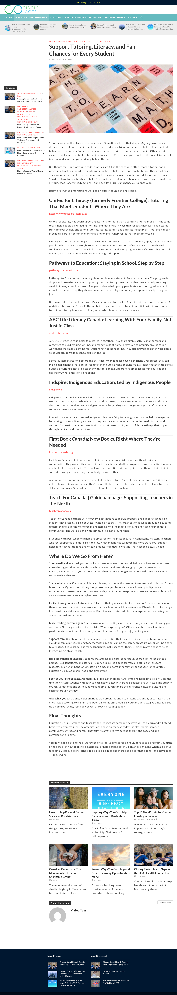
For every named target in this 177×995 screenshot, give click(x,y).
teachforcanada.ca (60, 511)
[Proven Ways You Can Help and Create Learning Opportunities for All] (111, 854)
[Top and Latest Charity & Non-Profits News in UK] (95, 983)
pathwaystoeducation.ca (63, 270)
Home (9, 17)
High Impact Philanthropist (29, 148)
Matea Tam (56, 59)
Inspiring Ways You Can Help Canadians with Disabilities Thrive (109, 815)
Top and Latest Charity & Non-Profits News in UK (116, 981)
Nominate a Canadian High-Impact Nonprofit (75, 17)
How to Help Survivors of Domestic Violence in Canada (30, 126)
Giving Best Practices (26, 109)
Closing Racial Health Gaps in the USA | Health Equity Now (29, 100)
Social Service (23, 119)
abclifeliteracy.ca (59, 333)
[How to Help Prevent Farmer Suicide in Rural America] (68, 797)
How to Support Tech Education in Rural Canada (48, 26)
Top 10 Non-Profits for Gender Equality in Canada (153, 814)
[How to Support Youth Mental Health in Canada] (92, 26)
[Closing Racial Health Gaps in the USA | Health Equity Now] (10, 96)
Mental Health (23, 114)
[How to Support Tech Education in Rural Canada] (35, 27)
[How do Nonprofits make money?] (95, 974)
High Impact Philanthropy (30, 17)
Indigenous (22, 111)
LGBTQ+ (31, 111)
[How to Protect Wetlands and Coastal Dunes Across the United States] (121, 27)
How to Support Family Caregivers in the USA (77, 26)
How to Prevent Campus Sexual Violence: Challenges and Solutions (30, 140)
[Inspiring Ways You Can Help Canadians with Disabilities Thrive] (111, 797)
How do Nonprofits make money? (114, 972)
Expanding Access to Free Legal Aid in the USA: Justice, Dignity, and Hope (163, 26)
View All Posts (165, 902)
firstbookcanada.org (61, 452)
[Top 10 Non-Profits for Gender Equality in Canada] (153, 797)
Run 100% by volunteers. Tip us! (88, 2)
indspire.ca (55, 389)
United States (36, 93)
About (131, 17)
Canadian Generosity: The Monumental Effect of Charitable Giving (65, 872)
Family (27, 106)
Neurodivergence (25, 163)
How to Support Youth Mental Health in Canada (106, 26)
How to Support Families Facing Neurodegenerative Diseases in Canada (20, 28)
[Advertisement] (24, 61)
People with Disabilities (27, 117)
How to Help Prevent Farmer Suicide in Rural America (67, 814)
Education (21, 132)
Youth (35, 122)
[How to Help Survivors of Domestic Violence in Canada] (10, 109)
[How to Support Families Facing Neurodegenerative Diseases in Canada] (7, 28)
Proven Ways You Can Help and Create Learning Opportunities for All (111, 872)
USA (18, 96)
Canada (20, 106)
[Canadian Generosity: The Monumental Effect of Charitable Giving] (68, 854)
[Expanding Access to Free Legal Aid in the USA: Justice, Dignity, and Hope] (149, 27)
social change (23, 93)
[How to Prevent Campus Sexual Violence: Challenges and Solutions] (10, 135)
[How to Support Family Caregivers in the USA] (64, 26)
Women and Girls (24, 122)
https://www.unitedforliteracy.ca (68, 213)
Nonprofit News (114, 17)
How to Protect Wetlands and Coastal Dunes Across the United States (134, 26)
